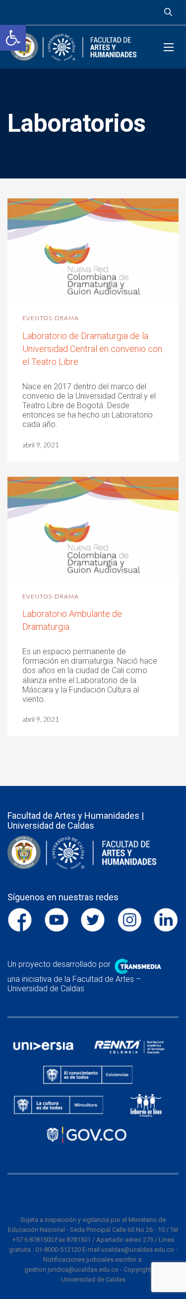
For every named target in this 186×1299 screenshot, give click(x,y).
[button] (13, 38)
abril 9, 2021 (40, 445)
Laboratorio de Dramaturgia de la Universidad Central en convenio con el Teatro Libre (92, 349)
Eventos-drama (50, 318)
